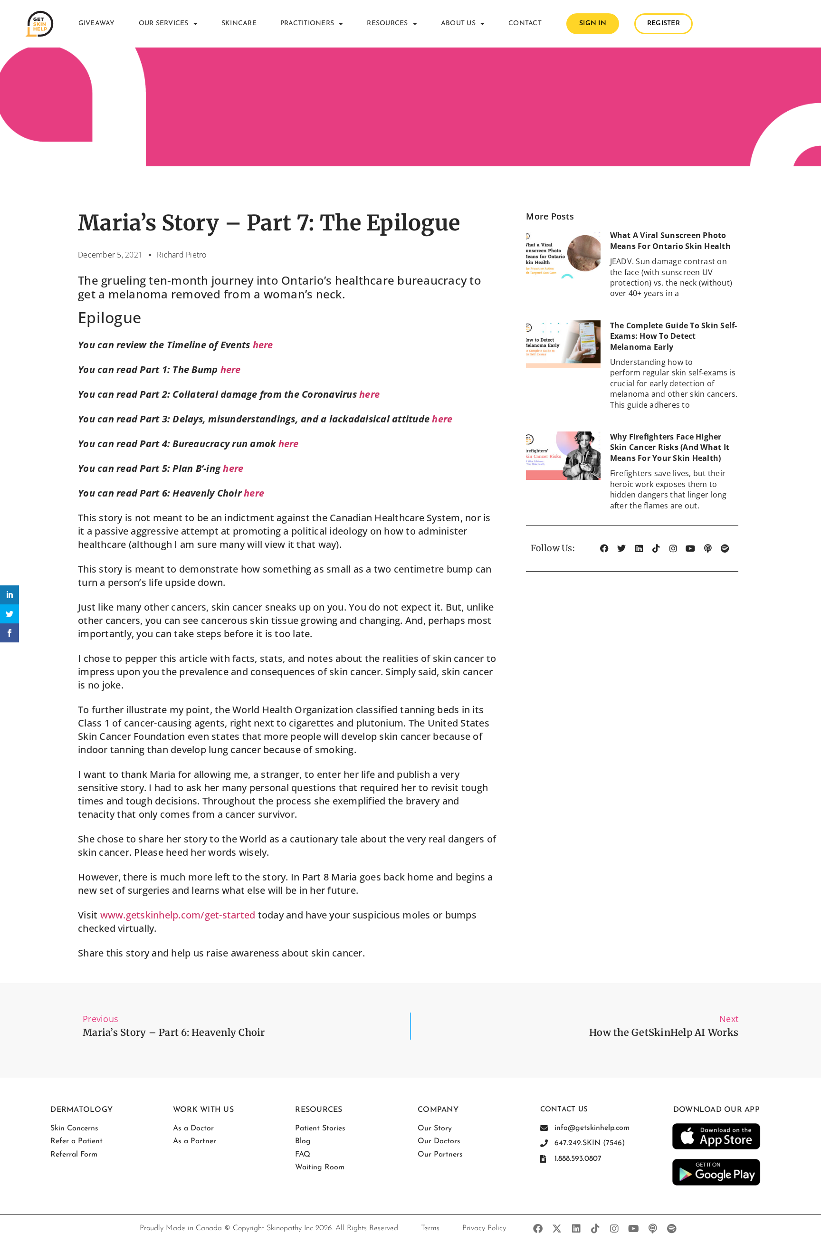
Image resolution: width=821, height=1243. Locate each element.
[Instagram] (673, 548)
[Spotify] (725, 548)
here (263, 344)
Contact (525, 23)
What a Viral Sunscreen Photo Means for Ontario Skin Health (670, 240)
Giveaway (96, 23)
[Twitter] (621, 548)
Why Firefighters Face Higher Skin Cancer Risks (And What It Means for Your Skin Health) (670, 447)
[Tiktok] (656, 548)
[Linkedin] (639, 548)
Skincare (239, 23)
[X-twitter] (557, 1228)
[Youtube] (690, 548)
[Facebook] (604, 548)
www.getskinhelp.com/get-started (178, 914)
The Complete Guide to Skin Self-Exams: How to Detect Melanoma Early (673, 336)
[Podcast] (707, 548)
